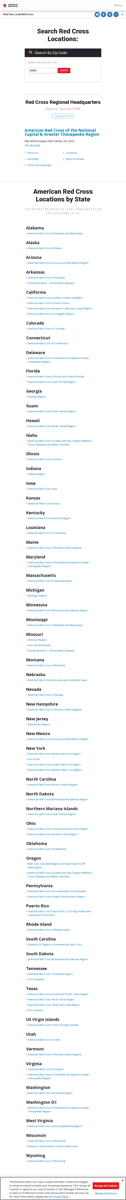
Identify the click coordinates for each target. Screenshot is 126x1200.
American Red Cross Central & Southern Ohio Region (58, 829)
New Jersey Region (38, 724)
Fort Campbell (36, 979)
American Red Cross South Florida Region (51, 382)
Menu (119, 5)
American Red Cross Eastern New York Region (54, 753)
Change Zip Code (63, 116)
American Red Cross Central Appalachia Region (55, 1126)
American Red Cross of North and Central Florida (56, 376)
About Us (32, 152)
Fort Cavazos (35, 1010)
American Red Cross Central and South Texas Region (58, 994)
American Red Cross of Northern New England (54, 547)
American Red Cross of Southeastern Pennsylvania (57, 891)
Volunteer (33, 159)
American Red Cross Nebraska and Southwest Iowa (57, 680)
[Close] (122, 1180)
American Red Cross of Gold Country (49, 303)
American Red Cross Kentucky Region (49, 518)
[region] (63, 1188)
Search (64, 70)
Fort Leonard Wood (39, 645)
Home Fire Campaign (39, 165)
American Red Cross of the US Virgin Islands (53, 1025)
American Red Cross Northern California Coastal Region (60, 308)
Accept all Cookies (105, 1185)
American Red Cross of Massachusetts (50, 581)
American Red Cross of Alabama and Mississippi (55, 233)
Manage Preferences (106, 1193)
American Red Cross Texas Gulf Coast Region (54, 1005)
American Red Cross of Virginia (45, 1069)
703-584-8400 (32, 145)
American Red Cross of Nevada (45, 695)
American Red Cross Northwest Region (50, 1093)
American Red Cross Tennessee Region (50, 974)
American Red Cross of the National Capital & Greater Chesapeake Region (62, 132)
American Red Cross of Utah (44, 1039)
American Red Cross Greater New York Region (54, 764)
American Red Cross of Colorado (46, 328)
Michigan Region (37, 595)
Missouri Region (37, 640)
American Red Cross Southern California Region (55, 297)
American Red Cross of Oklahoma (47, 849)
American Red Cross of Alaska (45, 248)
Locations (71, 152)
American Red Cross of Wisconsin (47, 1141)
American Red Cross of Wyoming (46, 1161)
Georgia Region (37, 396)
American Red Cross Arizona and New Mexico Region (58, 263)
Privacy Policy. (61, 1196)
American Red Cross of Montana (46, 665)
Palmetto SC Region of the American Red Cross (55, 944)
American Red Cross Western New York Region (55, 770)
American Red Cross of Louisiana (47, 533)
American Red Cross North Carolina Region (52, 784)
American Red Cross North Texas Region (51, 999)
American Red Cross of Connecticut (48, 343)
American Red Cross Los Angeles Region (51, 314)
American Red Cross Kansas (44, 503)
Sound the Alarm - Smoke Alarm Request (51, 283)
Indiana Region (36, 474)
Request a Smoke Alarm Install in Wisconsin (53, 1146)
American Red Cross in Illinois (45, 459)
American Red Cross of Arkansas (46, 277)
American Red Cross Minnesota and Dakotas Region (58, 610)
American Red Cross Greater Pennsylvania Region (56, 896)
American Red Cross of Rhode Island (48, 929)
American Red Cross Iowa (42, 488)
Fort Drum (34, 759)
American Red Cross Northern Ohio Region (52, 834)
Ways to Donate (75, 159)
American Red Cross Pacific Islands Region (52, 411)
